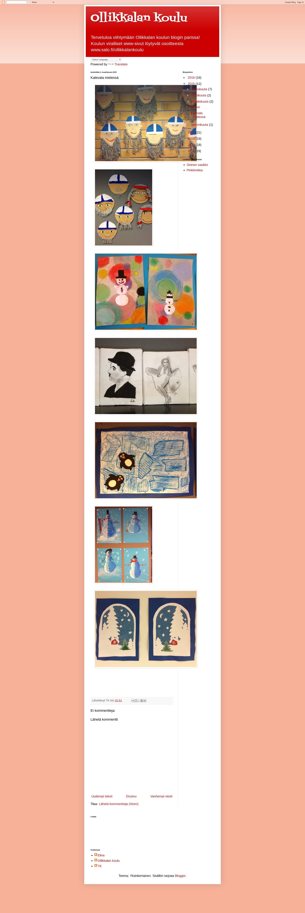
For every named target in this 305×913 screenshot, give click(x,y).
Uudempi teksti (101, 796)
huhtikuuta (199, 95)
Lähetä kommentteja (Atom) (119, 804)
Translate (121, 64)
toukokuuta (200, 89)
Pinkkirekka (195, 170)
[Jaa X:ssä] (138, 700)
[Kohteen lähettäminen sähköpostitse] (132, 700)
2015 (192, 83)
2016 (192, 77)
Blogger (180, 875)
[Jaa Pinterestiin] (144, 700)
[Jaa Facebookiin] (141, 700)
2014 (192, 132)
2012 (192, 145)
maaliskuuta (200, 101)
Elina (101, 855)
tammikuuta (200, 124)
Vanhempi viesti (161, 796)
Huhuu (195, 107)
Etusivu (131, 796)
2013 (192, 138)
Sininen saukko (197, 165)
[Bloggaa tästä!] (135, 700)
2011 (191, 151)
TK (100, 866)
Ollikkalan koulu (139, 18)
